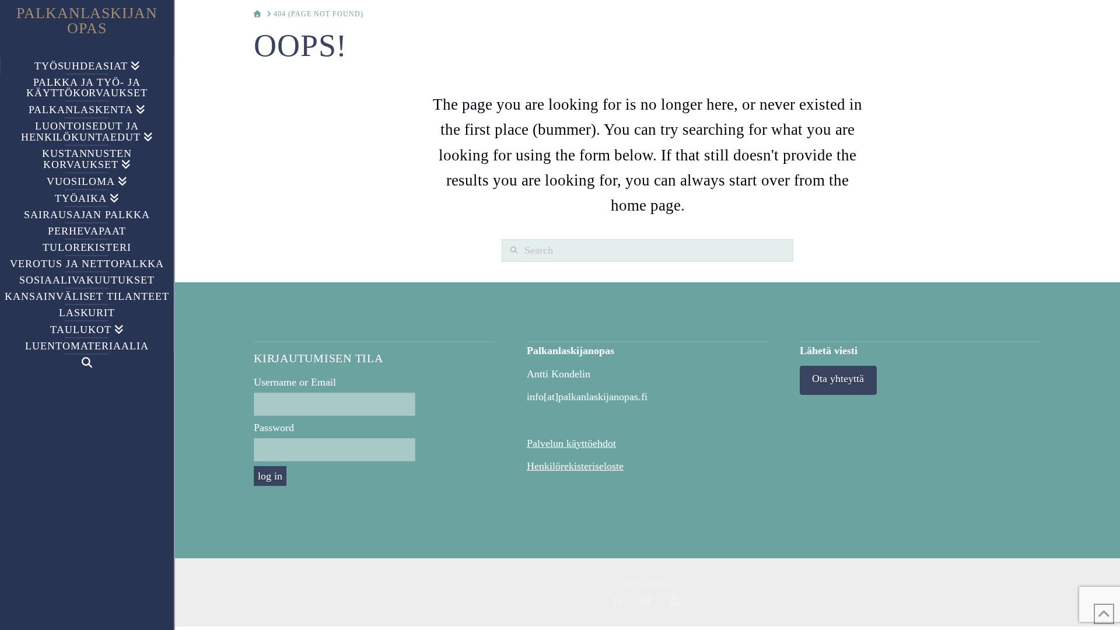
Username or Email (295, 382)
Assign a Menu (648, 582)
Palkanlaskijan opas (87, 21)
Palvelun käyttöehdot (571, 443)
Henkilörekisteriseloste (575, 466)
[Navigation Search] (87, 362)
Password (274, 427)
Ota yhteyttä (838, 378)
